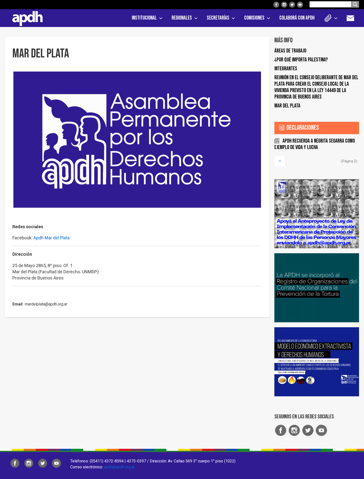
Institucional (144, 18)
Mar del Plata (287, 105)
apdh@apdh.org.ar (119, 467)
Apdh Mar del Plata (51, 237)
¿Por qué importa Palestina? (301, 59)
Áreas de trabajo (290, 51)
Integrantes (285, 68)
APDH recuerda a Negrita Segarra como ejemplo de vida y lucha (314, 144)
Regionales (182, 18)
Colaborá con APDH (296, 18)
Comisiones (254, 18)
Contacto (353, 18)
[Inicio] (26, 17)
